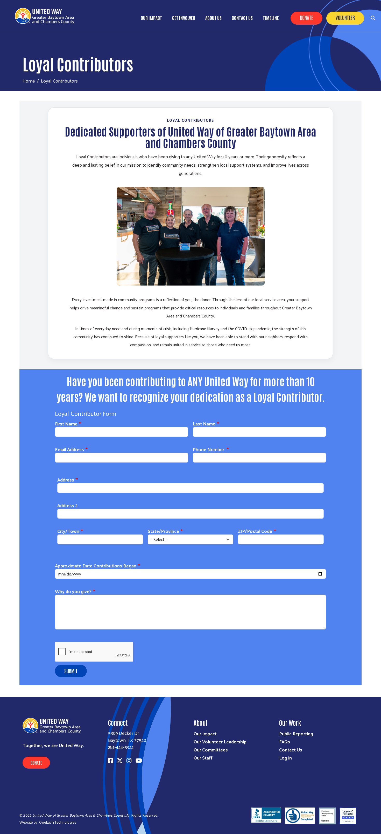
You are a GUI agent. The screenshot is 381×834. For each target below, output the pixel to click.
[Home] (47, 16)
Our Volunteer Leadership (220, 741)
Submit (70, 670)
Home (29, 80)
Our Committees (211, 749)
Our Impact (151, 18)
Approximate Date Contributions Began (95, 565)
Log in (285, 758)
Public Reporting (296, 733)
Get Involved (183, 18)
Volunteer (345, 17)
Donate (306, 17)
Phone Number (209, 449)
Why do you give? (73, 591)
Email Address (69, 449)
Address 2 (67, 505)
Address (65, 479)
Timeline (271, 18)
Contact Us (242, 18)
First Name (66, 423)
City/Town (68, 530)
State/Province (163, 530)
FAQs (284, 741)
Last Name (204, 423)
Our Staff (203, 758)
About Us (213, 18)
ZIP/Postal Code (255, 530)
